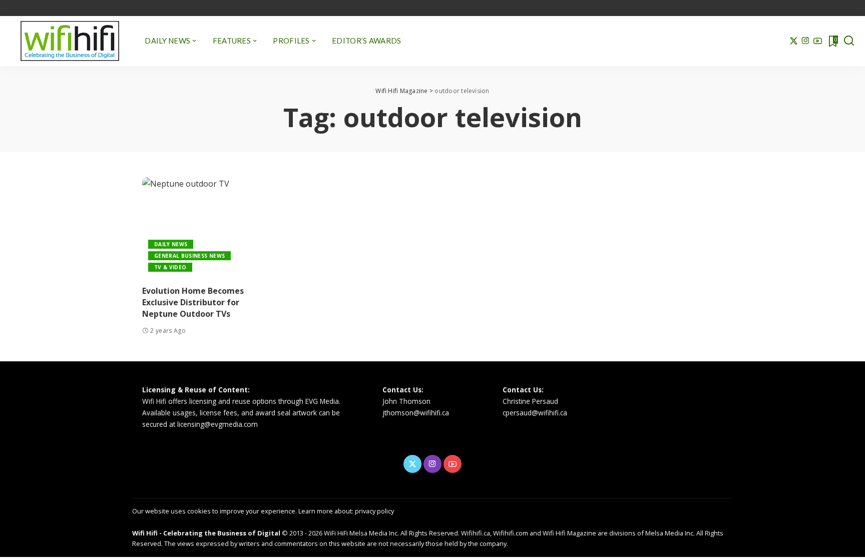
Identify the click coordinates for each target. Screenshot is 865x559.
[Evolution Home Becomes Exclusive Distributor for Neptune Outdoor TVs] (209, 227)
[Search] (849, 41)
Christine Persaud (530, 401)
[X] (793, 41)
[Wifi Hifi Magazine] (70, 41)
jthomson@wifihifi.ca (415, 412)
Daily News (170, 244)
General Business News (189, 255)
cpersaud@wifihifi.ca (535, 412)
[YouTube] (817, 41)
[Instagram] (805, 41)
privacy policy (374, 510)
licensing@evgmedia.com (217, 424)
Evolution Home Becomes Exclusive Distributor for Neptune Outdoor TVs (193, 302)
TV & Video (170, 267)
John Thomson (406, 401)
